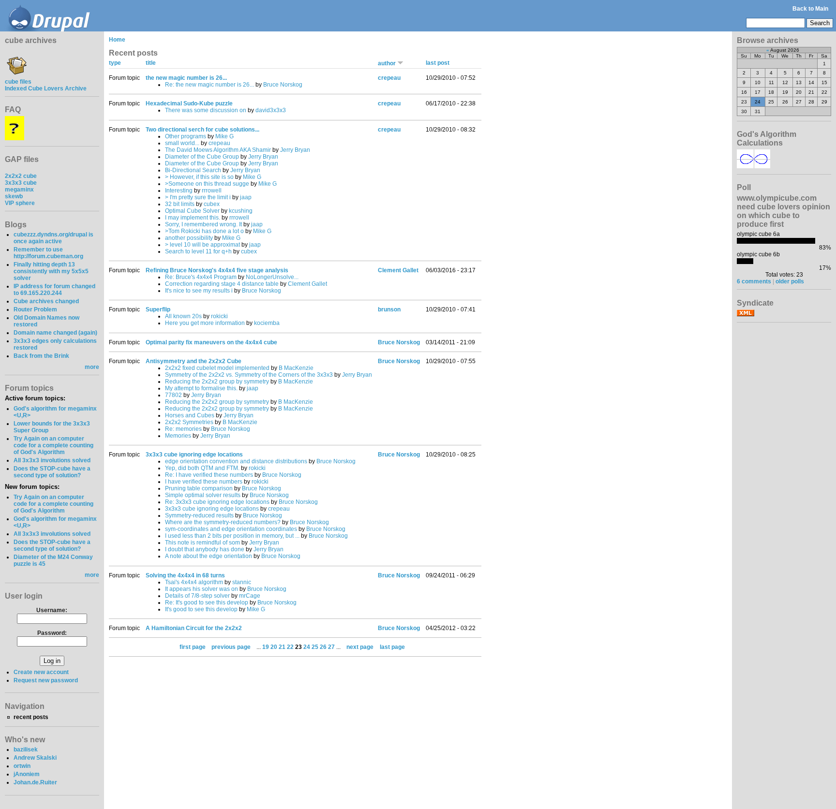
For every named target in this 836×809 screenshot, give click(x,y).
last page (392, 647)
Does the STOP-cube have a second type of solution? (52, 472)
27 (331, 647)
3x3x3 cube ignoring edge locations (194, 454)
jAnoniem (27, 774)
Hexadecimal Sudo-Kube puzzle (189, 103)
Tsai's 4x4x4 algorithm (194, 582)
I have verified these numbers (203, 481)
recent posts (31, 717)
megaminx (19, 189)
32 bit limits (179, 204)
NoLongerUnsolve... (272, 277)
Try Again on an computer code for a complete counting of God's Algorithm (53, 445)
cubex (212, 204)
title (151, 62)
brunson (389, 309)
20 (273, 647)
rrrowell (212, 190)
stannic (241, 582)
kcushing (241, 210)
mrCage (249, 595)
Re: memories (183, 429)
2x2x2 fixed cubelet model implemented (217, 368)
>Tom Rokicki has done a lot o (204, 231)
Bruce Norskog (282, 84)
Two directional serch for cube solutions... (202, 129)
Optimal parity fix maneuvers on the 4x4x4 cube (211, 342)
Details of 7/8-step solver (197, 595)
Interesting (179, 190)
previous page (231, 647)
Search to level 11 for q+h (198, 251)
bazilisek (26, 749)
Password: (52, 633)
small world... (182, 143)
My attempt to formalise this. (201, 388)
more (92, 367)
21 (282, 647)
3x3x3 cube (21, 182)
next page (359, 647)
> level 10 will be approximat (202, 244)
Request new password (46, 680)
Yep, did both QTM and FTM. (203, 468)
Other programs (185, 136)
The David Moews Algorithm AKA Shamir (218, 150)
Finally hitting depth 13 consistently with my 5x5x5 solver (51, 271)
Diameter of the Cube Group (202, 156)
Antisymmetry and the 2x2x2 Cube (193, 361)
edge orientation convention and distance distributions (236, 461)
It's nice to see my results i (199, 290)
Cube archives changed (46, 301)
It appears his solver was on (201, 589)
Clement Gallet (307, 283)
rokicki (219, 316)
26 (323, 647)
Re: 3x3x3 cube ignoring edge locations (217, 502)
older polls (790, 281)
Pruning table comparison (199, 488)
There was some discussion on (205, 110)
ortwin (22, 766)
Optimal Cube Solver (192, 210)
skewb (14, 196)
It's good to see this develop (201, 609)
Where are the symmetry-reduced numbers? (223, 522)
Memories (178, 435)
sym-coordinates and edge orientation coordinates (231, 529)
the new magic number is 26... (186, 77)
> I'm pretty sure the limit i (198, 197)
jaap (246, 197)
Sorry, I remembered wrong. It (203, 224)
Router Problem (35, 309)
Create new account (41, 672)
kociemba (267, 323)
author (387, 63)
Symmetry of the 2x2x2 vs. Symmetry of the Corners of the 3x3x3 (249, 374)
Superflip (158, 309)
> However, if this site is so (199, 177)
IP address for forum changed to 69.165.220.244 (54, 289)
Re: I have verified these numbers (209, 474)
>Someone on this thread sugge (207, 183)
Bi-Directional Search (193, 170)
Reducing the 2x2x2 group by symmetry (217, 381)
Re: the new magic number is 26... (209, 84)
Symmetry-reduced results (199, 515)
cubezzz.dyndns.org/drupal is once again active (53, 238)
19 (265, 647)
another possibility (189, 238)
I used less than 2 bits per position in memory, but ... (232, 535)
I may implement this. (192, 217)
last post (437, 62)
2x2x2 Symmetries (189, 422)
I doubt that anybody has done (204, 549)
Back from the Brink (41, 356)
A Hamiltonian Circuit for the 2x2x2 (194, 628)
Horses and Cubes (189, 415)
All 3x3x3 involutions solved (52, 460)
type (115, 62)
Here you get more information (205, 323)
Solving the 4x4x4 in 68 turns (185, 575)
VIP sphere (20, 203)
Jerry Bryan (295, 150)
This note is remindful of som (202, 542)
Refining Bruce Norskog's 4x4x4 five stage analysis (217, 270)
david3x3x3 (270, 110)
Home (117, 39)
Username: (51, 610)
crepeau (389, 77)
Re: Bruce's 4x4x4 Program (201, 277)
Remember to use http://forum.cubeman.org (48, 253)
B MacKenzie (296, 368)
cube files (18, 81)
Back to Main (810, 8)
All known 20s (183, 316)
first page (192, 647)
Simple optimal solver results (202, 495)
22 (290, 647)
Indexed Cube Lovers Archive (46, 88)
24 (306, 647)
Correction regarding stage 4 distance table (222, 283)
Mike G (224, 136)
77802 (173, 395)
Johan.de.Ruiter (35, 782)
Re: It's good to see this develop (206, 602)
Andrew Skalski (35, 757)
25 (315, 647)
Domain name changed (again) (55, 332)
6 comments (754, 281)
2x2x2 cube (21, 176)
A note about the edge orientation (208, 556)
